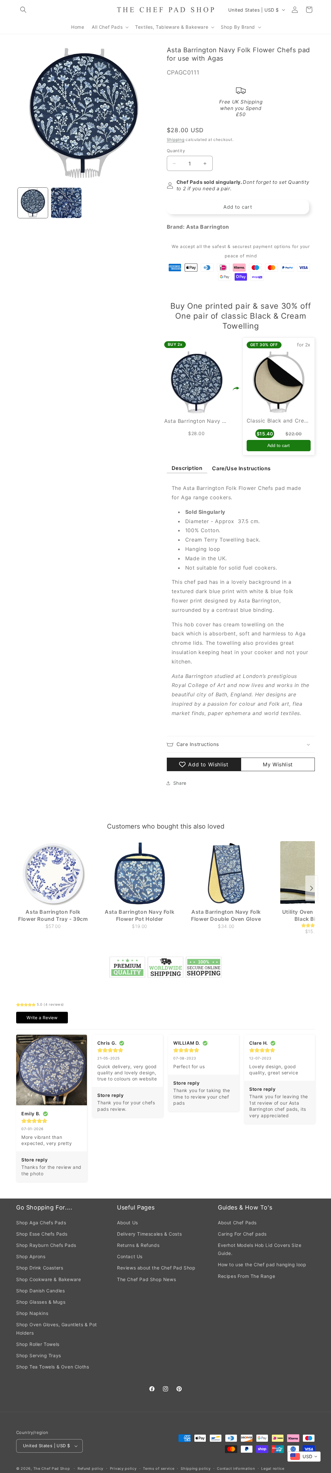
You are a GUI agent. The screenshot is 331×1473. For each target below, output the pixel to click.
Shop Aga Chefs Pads (41, 1222)
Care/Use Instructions (241, 468)
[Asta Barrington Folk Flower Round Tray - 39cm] (53, 873)
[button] (23, 10)
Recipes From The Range (246, 1276)
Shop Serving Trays (38, 1355)
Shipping (176, 139)
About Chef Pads (237, 1222)
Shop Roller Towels (37, 1344)
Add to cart (278, 445)
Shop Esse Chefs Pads (42, 1234)
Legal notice (272, 1468)
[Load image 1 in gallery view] (33, 203)
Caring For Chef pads (242, 1234)
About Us (127, 1222)
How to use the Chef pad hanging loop (262, 1264)
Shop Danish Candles (40, 1290)
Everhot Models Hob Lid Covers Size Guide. (259, 1249)
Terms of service (158, 1468)
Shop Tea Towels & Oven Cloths (52, 1366)
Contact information (236, 1468)
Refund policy (90, 1468)
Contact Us (130, 1256)
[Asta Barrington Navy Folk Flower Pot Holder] (139, 873)
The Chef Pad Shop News (146, 1279)
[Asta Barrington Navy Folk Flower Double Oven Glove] (226, 873)
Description (187, 468)
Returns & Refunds (138, 1245)
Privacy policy (123, 1468)
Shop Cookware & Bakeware (48, 1279)
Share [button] (180, 783)
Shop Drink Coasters (39, 1267)
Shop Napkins (32, 1313)
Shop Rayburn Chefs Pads (46, 1245)
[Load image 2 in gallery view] (66, 203)
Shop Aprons (31, 1256)
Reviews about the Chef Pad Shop (156, 1267)
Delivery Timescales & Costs (149, 1234)
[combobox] (304, 1456)
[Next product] (311, 888)
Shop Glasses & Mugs (40, 1302)
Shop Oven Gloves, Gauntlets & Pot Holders (56, 1328)
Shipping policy (196, 1468)
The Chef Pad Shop (51, 1468)
